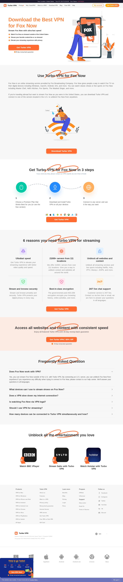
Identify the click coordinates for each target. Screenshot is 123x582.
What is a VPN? (42, 5)
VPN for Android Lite (22, 506)
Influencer (82, 496)
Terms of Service (84, 509)
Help (73, 5)
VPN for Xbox (20, 512)
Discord (103, 512)
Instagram (104, 497)
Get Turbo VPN (112, 5)
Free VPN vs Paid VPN (46, 519)
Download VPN (53, 5)
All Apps (18, 522)
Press (64, 506)
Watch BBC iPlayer (29, 466)
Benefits (64, 492)
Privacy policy (44, 502)
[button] (61, 372)
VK (102, 508)
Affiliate (81, 492)
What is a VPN (44, 499)
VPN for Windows (21, 496)
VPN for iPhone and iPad (23, 499)
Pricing (21, 5)
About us (42, 492)
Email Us (81, 506)
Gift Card (42, 522)
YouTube (104, 504)
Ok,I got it (116, 580)
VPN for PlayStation (21, 516)
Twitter (103, 501)
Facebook (104, 493)
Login (64, 502)
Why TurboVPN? (30, 5)
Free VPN (67, 5)
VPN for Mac (19, 492)
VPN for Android (20, 502)
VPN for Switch (20, 519)
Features (42, 496)
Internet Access (44, 509)
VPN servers (43, 512)
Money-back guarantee (46, 506)
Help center (82, 503)
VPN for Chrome (20, 509)
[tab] (61, 372)
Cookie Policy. (34, 580)
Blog (61, 5)
